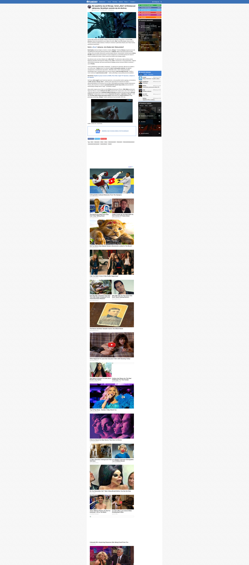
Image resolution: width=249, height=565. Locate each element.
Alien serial (97, 142)
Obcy (106, 142)
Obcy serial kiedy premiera (128, 142)
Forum (109, 1)
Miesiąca (141, 105)
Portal (145, 74)
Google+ (104, 138)
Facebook (91, 138)
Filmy (102, 142)
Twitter (97, 138)
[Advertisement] (112, 155)
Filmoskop (114, 1)
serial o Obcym (104, 144)
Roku (146, 105)
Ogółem (151, 105)
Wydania (121, 1)
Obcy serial (119, 142)
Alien (92, 142)
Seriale (109, 144)
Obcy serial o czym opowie (93, 144)
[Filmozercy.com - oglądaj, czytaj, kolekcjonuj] (92, 2)
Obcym (94, 47)
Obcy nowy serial (112, 142)
